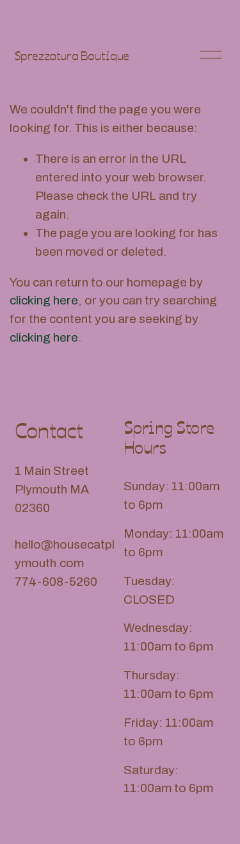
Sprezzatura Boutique (72, 54)
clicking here (44, 300)
